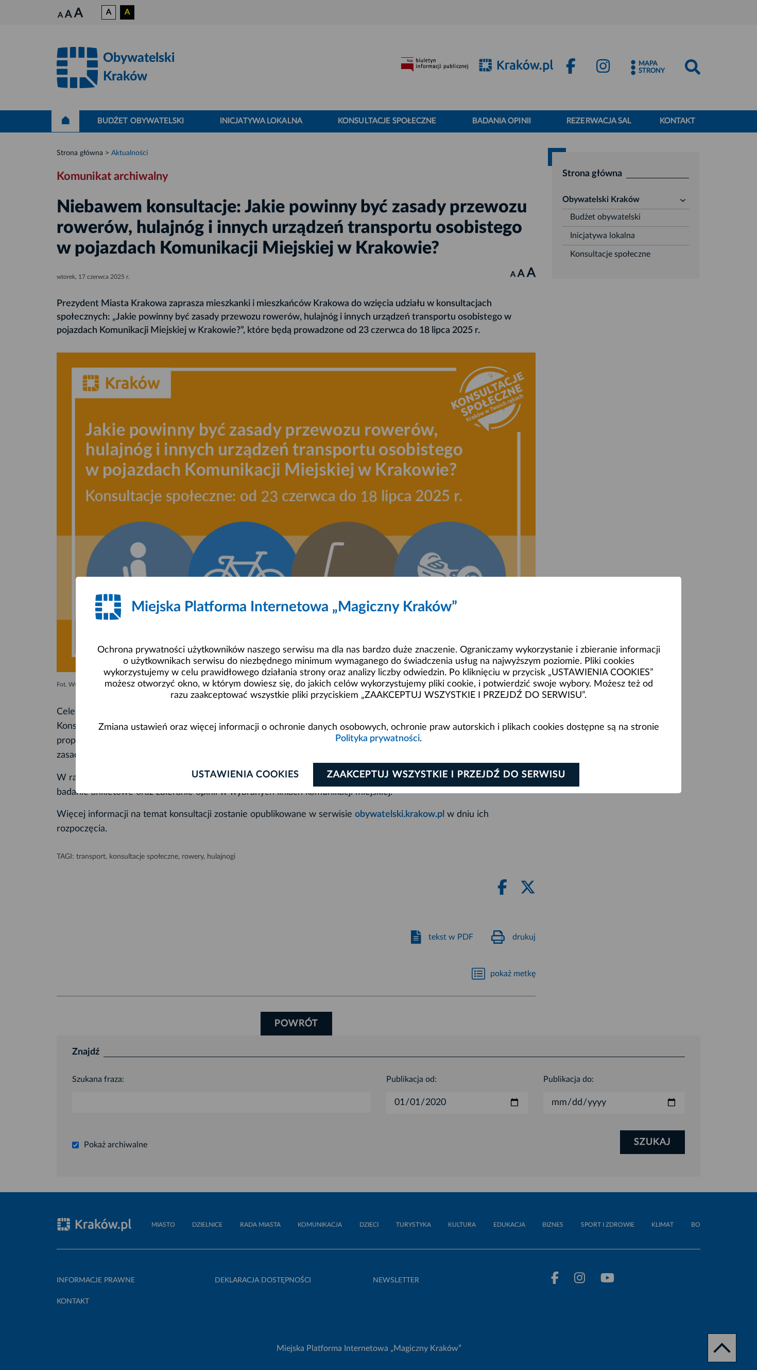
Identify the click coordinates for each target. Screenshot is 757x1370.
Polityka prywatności (377, 738)
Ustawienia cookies (245, 774)
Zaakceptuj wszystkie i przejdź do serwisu (446, 774)
